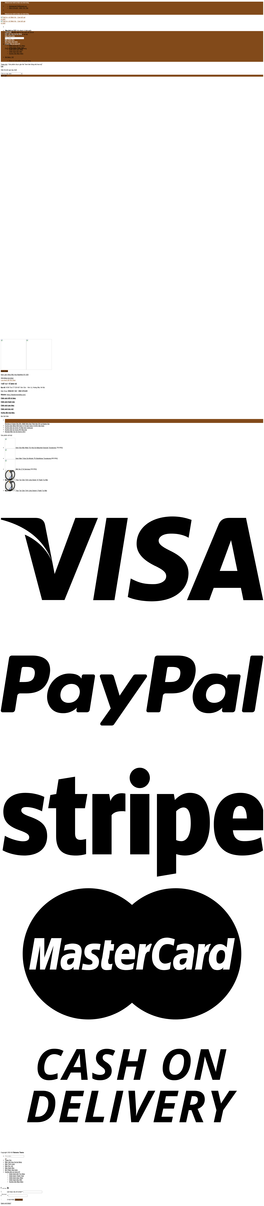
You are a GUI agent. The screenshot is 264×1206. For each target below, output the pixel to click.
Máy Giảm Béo (9, 40)
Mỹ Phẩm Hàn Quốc (11, 42)
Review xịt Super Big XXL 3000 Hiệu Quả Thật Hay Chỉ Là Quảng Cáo (27, 424)
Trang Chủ (8, 32)
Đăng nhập (19, 1199)
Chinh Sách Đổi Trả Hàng (17, 46)
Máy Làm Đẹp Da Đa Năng (13, 34)
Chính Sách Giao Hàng (16, 50)
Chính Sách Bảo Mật (15, 52)
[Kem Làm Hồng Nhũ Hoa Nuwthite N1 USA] (26, 369)
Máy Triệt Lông (10, 36)
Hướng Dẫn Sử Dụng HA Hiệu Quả (16, 430)
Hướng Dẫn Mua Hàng (16, 54)
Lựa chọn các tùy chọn (8, 380)
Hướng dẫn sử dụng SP (12, 44)
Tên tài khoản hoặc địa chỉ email (12, 1192)
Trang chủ (4, 64)
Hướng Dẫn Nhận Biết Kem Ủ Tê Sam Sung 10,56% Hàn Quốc (24, 426)
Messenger (4, 1194)
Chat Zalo (4, 1188)
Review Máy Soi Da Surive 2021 (15, 432)
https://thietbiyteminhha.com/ (16, 395)
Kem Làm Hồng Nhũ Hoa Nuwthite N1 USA (14, 375)
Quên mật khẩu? (6, 1203)
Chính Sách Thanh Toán (16, 48)
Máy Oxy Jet (9, 38)
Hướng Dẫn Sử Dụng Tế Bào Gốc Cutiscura (19, 428)
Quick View (4, 371)
